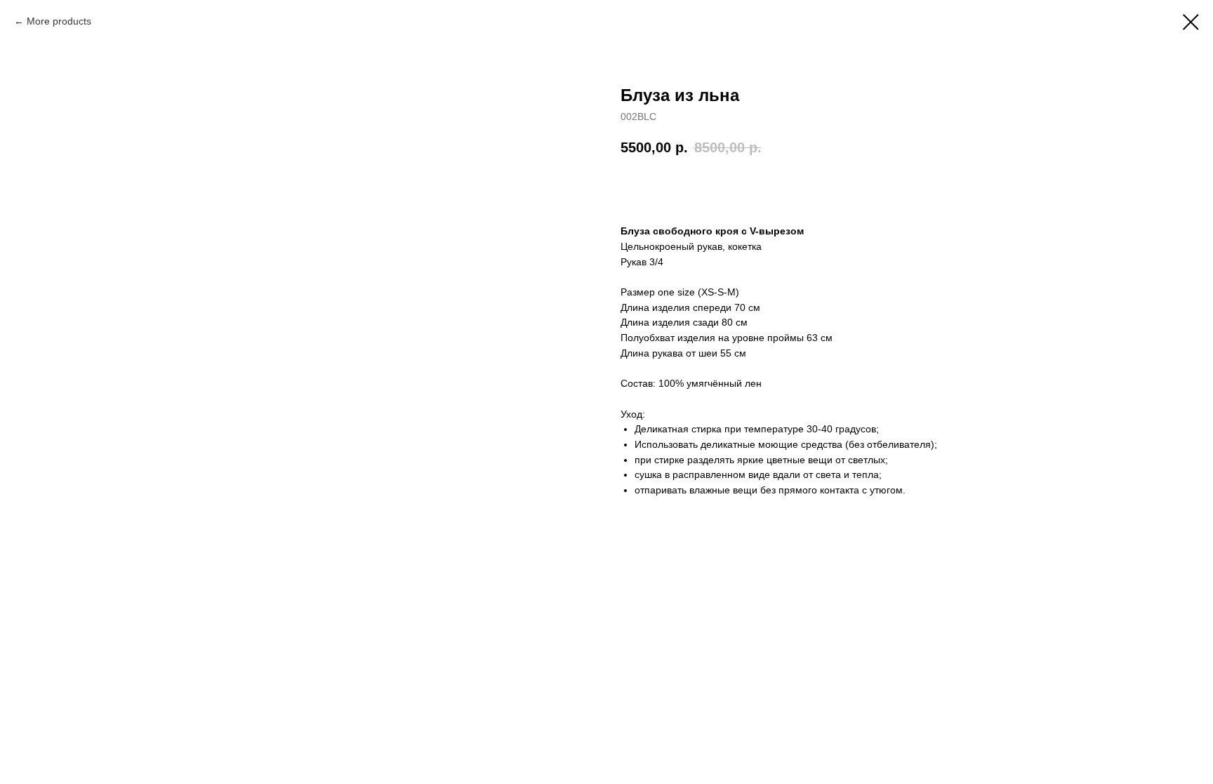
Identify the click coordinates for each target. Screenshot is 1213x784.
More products (59, 21)
